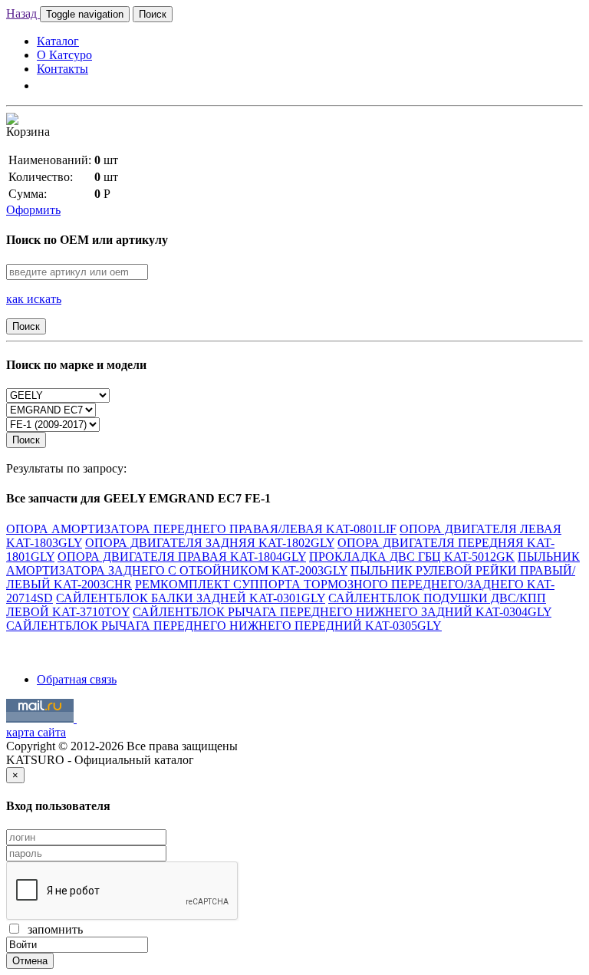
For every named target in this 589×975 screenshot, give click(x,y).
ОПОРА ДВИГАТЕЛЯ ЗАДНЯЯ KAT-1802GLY (209, 542)
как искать (33, 298)
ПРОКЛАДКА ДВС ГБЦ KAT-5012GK (412, 556)
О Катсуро (64, 54)
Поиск (152, 14)
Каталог (58, 41)
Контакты (62, 68)
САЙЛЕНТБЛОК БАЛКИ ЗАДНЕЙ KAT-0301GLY (190, 597)
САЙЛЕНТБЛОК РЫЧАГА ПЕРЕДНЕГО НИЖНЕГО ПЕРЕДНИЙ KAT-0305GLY (224, 625)
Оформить (33, 209)
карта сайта (36, 732)
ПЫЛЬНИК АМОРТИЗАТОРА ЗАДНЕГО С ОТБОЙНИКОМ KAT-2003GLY (293, 563)
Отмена (30, 961)
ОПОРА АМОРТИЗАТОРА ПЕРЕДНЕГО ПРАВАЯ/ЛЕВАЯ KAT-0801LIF (201, 528)
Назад (23, 13)
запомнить (52, 929)
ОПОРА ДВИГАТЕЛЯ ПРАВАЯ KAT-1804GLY (182, 556)
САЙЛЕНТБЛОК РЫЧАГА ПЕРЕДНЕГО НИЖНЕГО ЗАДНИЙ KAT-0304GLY (342, 611)
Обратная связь (77, 679)
